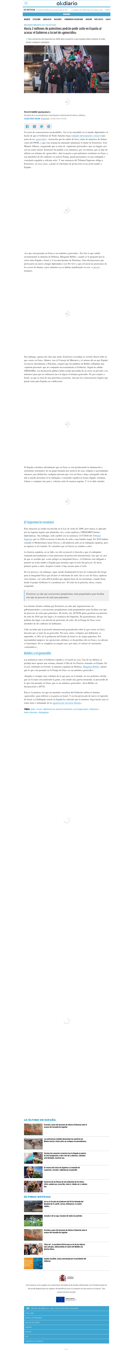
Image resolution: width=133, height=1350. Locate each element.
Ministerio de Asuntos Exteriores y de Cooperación (66, 709)
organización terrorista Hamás (66, 702)
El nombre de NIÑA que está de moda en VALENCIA (54, 10)
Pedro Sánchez (30, 712)
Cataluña (36, 19)
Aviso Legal (29, 1313)
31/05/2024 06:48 (32, 119)
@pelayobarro (44, 112)
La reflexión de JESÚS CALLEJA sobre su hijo (87, 10)
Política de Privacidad (33, 1318)
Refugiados (44, 712)
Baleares (58, 19)
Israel (39, 709)
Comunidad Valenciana (73, 19)
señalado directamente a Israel (85, 135)
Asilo (33, 709)
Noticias (28, 1332)
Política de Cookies (32, 1322)
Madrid (27, 19)
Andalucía (47, 19)
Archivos (28, 1327)
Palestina (94, 709)
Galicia (109, 19)
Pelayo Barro (30, 112)
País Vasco (98, 19)
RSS (26, 1336)
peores (97, 267)
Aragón (89, 19)
